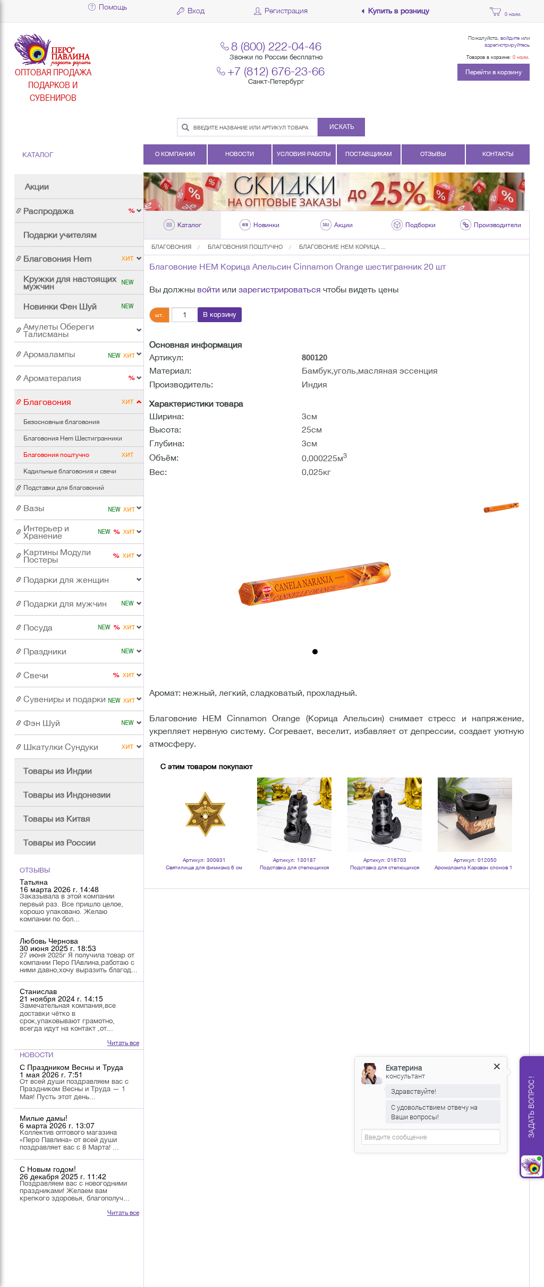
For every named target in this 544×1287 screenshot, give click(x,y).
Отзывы (433, 154)
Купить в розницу (398, 11)
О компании (175, 154)
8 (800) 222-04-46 (276, 46)
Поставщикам (368, 154)
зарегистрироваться (280, 289)
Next (498, 800)
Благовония (171, 247)
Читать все (123, 1043)
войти (208, 289)
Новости (239, 154)
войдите (510, 37)
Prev (174, 800)
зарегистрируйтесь (507, 44)
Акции (37, 186)
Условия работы (304, 154)
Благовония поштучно (245, 247)
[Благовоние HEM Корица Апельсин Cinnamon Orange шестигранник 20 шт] (315, 564)
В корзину (219, 314)
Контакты (498, 154)
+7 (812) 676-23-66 (276, 71)
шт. (159, 315)
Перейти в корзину (493, 72)
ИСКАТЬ (341, 127)
